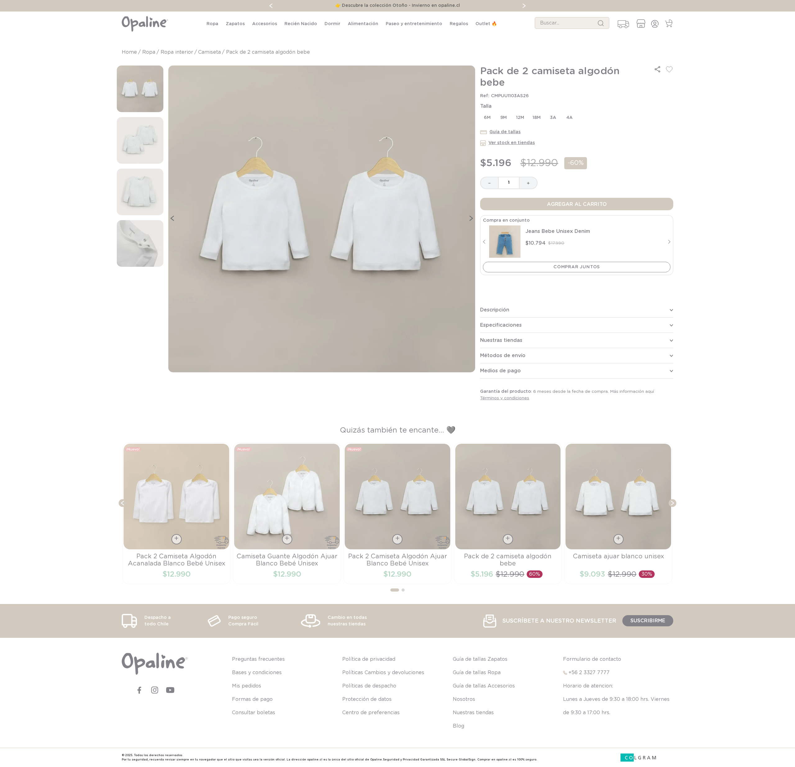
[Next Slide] (524, 6)
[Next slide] (669, 241)
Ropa (148, 52)
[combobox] (572, 23)
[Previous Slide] (271, 6)
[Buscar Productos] (600, 23)
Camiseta (209, 52)
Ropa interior (177, 52)
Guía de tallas (504, 132)
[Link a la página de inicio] (130, 52)
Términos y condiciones (504, 398)
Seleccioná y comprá (576, 267)
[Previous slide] (484, 241)
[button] (657, 69)
